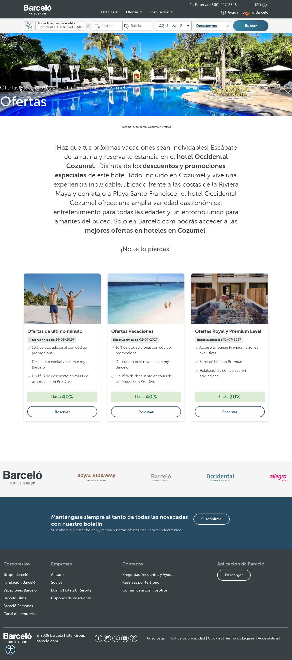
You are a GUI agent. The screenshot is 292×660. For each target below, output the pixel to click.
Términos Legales (240, 638)
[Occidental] (220, 477)
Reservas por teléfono (141, 582)
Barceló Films (14, 598)
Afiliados (58, 575)
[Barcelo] (161, 477)
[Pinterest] (133, 638)
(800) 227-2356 (223, 5)
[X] (116, 638)
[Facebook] (98, 638)
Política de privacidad (187, 638)
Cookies (215, 638)
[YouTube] (125, 638)
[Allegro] (279, 477)
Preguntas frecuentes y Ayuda (147, 575)
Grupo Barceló (15, 575)
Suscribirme (211, 519)
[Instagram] (107, 638)
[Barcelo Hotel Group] (17, 638)
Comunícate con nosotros (145, 590)
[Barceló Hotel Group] (37, 10)
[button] (247, 5)
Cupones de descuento (71, 598)
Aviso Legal (156, 638)
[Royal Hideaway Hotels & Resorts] (96, 477)
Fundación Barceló (19, 582)
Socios (56, 582)
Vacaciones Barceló (20, 590)
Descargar (234, 575)
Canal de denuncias (20, 614)
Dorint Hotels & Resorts (71, 590)
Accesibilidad (269, 638)
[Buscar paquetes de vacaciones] (28, 25)
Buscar (251, 26)
